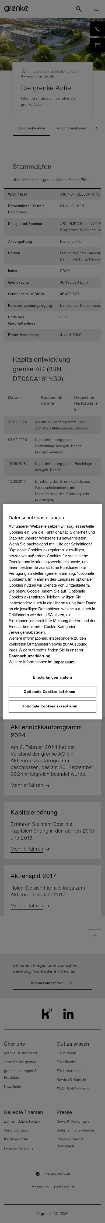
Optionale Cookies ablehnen (49, 692)
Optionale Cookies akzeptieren (50, 706)
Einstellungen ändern (52, 677)
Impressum (64, 662)
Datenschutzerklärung (29, 656)
